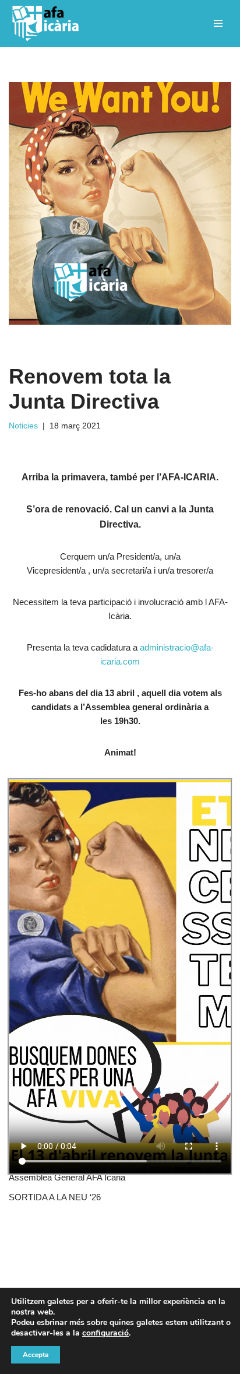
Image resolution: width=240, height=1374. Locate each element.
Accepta (35, 1354)
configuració (105, 1333)
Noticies (23, 425)
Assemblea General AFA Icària (67, 1177)
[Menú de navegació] (218, 23)
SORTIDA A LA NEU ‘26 (55, 1197)
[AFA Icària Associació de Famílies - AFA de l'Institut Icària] (48, 23)
